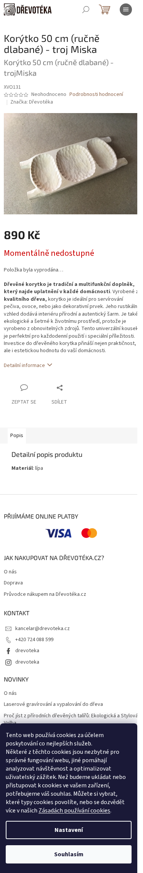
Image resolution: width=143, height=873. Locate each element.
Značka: (31, 102)
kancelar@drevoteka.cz (42, 628)
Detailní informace (24, 365)
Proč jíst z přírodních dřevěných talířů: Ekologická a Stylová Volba (71, 719)
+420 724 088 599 (34, 639)
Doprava (13, 583)
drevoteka (27, 650)
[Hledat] (85, 9)
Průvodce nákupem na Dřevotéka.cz (45, 594)
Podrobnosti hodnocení (96, 94)
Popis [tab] (16, 435)
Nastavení (69, 830)
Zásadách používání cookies (74, 810)
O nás (10, 572)
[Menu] (125, 9)
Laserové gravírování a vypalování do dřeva (53, 704)
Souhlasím (69, 854)
